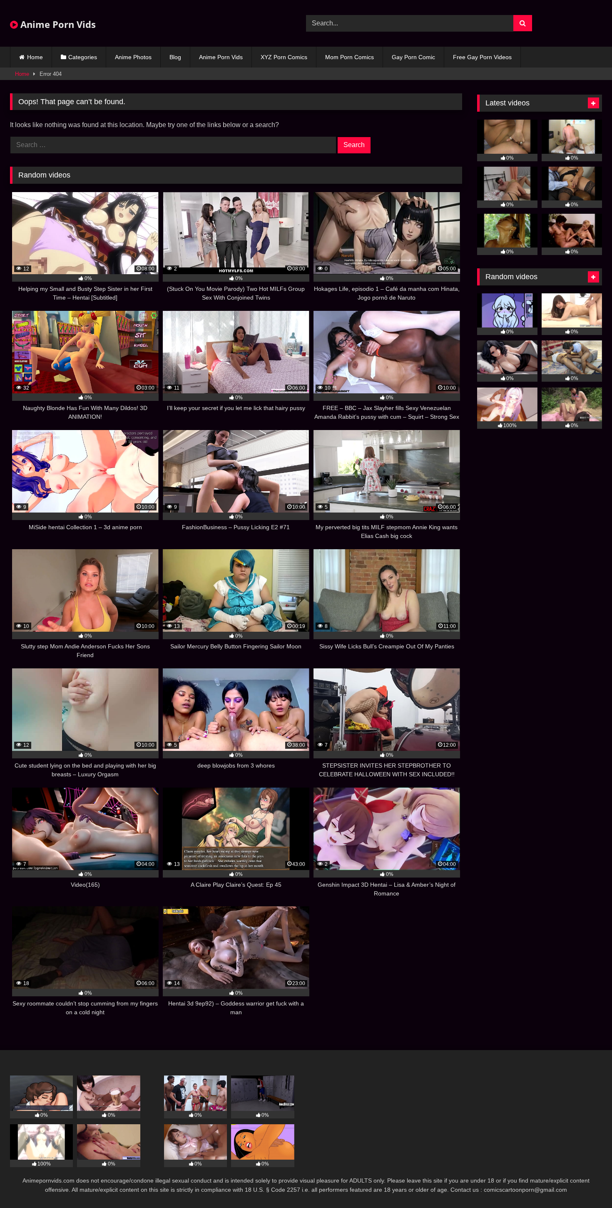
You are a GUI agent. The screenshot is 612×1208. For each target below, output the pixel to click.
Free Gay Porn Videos (482, 57)
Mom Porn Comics (349, 57)
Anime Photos (133, 57)
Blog (175, 57)
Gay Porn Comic (413, 57)
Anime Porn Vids (57, 24)
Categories (82, 57)
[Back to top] (586, 1183)
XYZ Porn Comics (284, 57)
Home (35, 57)
